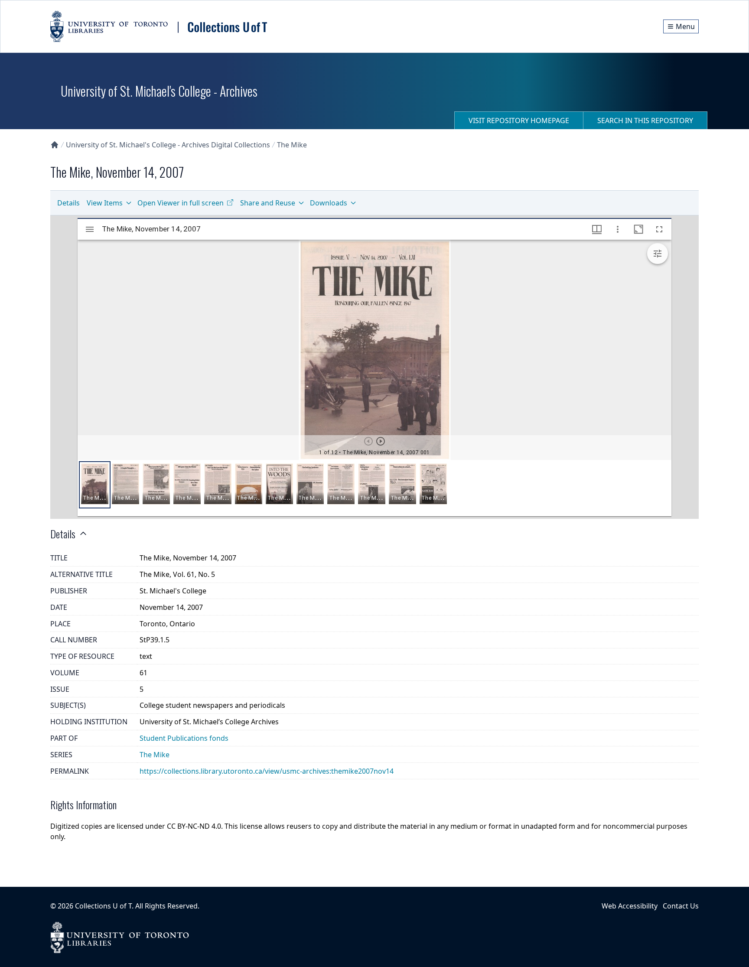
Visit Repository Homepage (519, 120)
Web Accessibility (630, 906)
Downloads (328, 203)
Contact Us (681, 906)
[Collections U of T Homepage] (54, 144)
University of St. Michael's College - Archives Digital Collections (168, 145)
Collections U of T (103, 906)
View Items (105, 203)
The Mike (292, 145)
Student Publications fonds (184, 738)
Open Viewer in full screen (180, 203)
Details (68, 203)
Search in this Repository (645, 120)
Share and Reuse (267, 203)
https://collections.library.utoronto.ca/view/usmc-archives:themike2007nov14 (267, 771)
